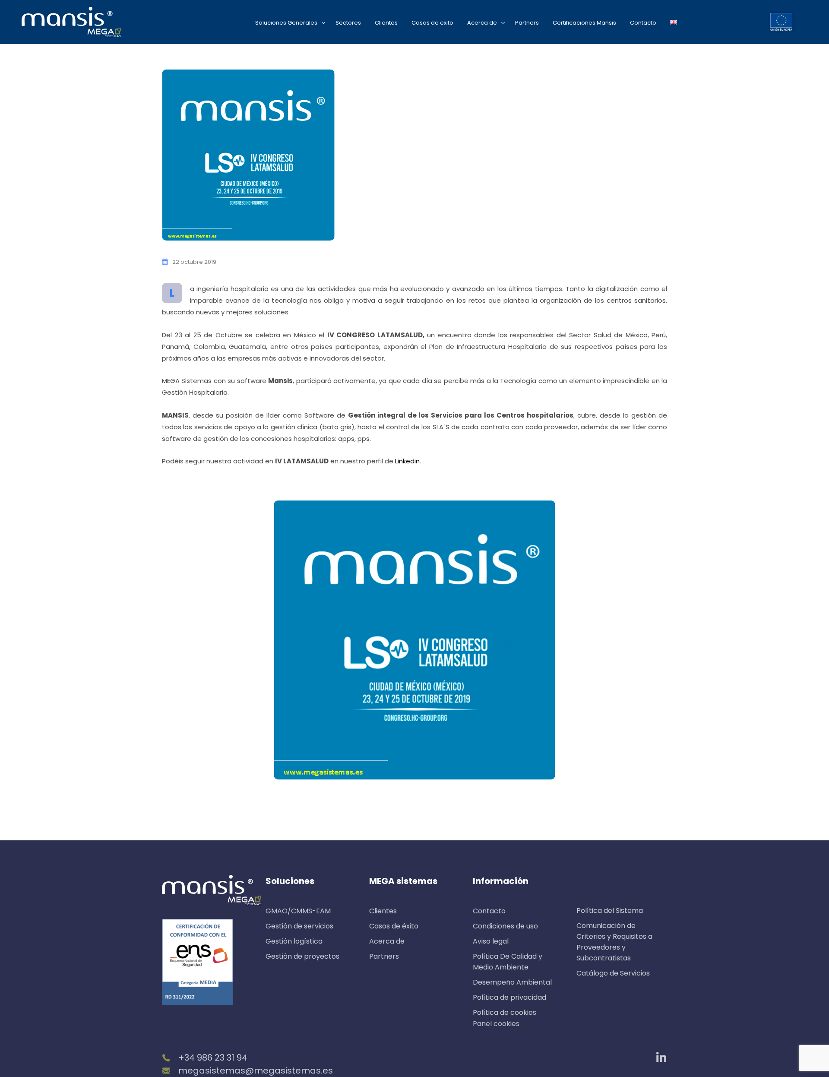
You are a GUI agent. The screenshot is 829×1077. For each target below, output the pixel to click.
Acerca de (482, 23)
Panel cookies (496, 1024)
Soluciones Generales (286, 23)
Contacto (643, 23)
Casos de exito (432, 23)
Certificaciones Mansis (584, 23)
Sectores (348, 23)
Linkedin (407, 461)
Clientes (386, 23)
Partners (527, 23)
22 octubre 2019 (194, 262)
